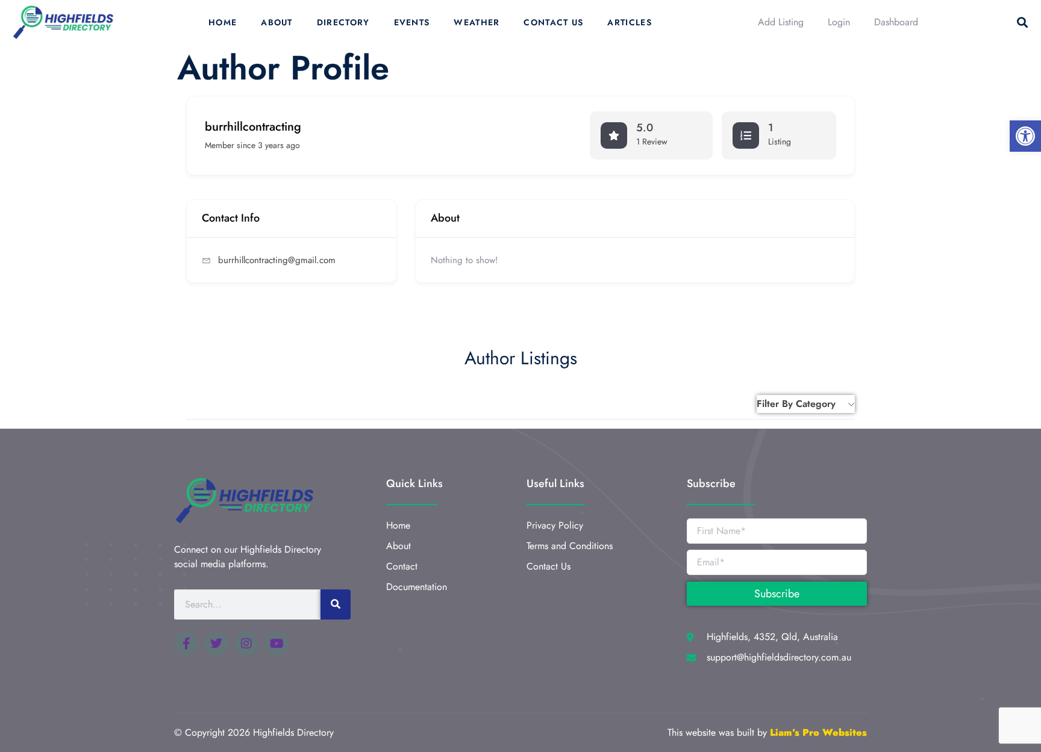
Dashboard (896, 22)
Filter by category (796, 404)
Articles (629, 22)
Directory (343, 22)
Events (412, 22)
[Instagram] (246, 644)
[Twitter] (216, 644)
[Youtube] (276, 644)
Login (839, 22)
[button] (1025, 136)
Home (222, 22)
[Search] (335, 604)
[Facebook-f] (186, 644)
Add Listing (781, 22)
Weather (476, 22)
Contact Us (553, 22)
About (277, 22)
